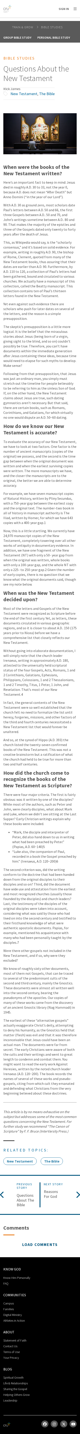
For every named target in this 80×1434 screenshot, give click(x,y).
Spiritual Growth (13, 1377)
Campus (8, 1303)
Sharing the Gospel (15, 1389)
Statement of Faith (14, 1340)
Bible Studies (52, 27)
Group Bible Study (17, 38)
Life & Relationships (15, 1383)
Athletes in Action (14, 1321)
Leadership (10, 1400)
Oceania (56, 20)
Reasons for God (51, 1194)
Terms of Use (11, 1352)
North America (22, 20)
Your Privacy (11, 1358)
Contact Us (10, 1346)
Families (8, 1309)
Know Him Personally (16, 1278)
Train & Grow (23, 27)
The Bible (47, 93)
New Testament (23, 93)
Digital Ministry (12, 1315)
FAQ (5, 1283)
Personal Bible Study (53, 38)
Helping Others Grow (16, 1395)
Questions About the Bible (25, 1200)
